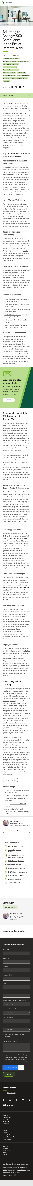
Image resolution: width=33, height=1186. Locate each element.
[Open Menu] (30, 3)
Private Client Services (9, 72)
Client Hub (6, 1123)
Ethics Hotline (7, 1139)
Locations (5, 1119)
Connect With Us (10, 780)
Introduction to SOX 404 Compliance (15, 805)
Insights (6, 24)
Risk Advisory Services (23, 75)
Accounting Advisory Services (11, 58)
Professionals (7, 1117)
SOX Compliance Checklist (19, 795)
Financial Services (23, 61)
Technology (6, 81)
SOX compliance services (11, 703)
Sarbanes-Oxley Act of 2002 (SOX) (17, 103)
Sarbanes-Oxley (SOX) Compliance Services (15, 78)
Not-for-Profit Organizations (10, 70)
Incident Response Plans (12, 315)
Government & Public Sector (11, 64)
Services (5, 1148)
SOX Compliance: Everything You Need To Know (16, 791)
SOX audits (22, 507)
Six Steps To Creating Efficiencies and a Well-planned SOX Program (16, 811)
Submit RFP (6, 1133)
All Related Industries (14, 883)
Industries (5, 1146)
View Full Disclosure (8, 1175)
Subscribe (9, 400)
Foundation (6, 1121)
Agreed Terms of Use (9, 1137)
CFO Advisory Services (9, 61)
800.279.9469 (11, 1093)
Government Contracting (10, 67)
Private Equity (21, 72)
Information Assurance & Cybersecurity (16, 740)
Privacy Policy (7, 1135)
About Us (5, 1115)
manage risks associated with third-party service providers (16, 587)
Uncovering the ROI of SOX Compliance (16, 799)
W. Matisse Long (16, 821)
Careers (5, 1155)
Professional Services (9, 75)
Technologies (7, 1150)
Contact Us (6, 1131)
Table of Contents (8, 95)
